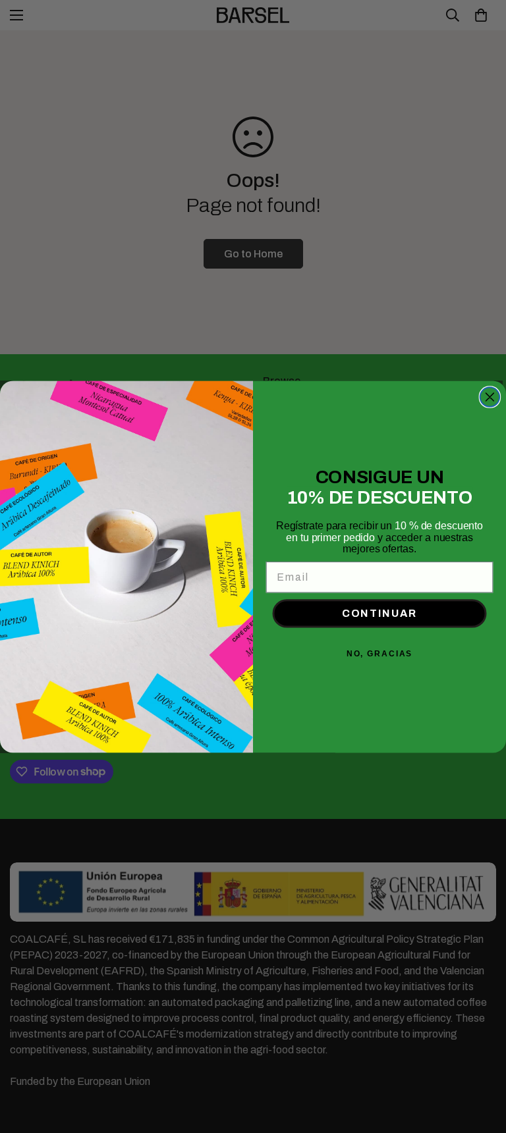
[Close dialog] (490, 397)
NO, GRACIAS (379, 653)
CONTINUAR (379, 613)
